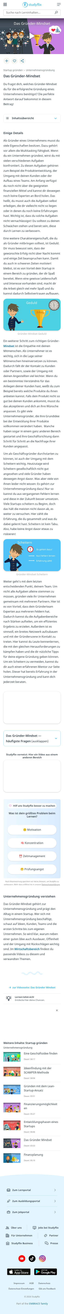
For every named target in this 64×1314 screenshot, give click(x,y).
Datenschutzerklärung (51, 884)
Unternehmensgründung (40, 70)
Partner (53, 1235)
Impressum (19, 1283)
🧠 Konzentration (32, 843)
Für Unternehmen (21, 1235)
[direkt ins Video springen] (32, 314)
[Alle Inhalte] (5, 4)
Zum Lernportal (21, 1190)
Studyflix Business (22, 1243)
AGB (31, 1283)
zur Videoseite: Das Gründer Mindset (33, 987)
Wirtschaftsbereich (27, 949)
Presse (54, 1243)
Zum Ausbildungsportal (26, 1201)
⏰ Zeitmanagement (32, 856)
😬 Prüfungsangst (32, 869)
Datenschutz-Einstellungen (21, 1288)
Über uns (16, 1227)
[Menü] (59, 4)
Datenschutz (44, 1283)
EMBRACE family (38, 1303)
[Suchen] (56, 12)
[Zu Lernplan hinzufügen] (6, 61)
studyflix (35, 4)
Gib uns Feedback (47, 1288)
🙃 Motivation (32, 830)
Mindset (9, 346)
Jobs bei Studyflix (48, 1227)
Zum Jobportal (20, 1212)
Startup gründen (13, 70)
